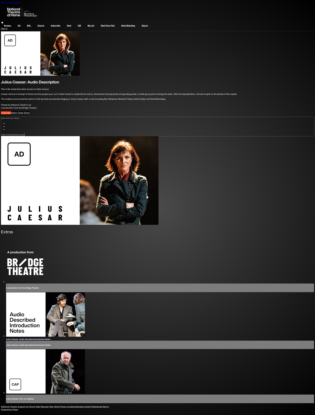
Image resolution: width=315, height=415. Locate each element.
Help (51, 406)
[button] (2, 22)
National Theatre (9, 406)
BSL (29, 25)
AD (19, 25)
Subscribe (55, 25)
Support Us (23, 406)
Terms (57, 406)
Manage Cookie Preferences (88, 406)
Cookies (71, 406)
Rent (69, 25)
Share (27, 112)
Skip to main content (11, 2)
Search (41, 25)
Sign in (145, 25)
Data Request (42, 406)
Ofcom (32, 406)
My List (91, 25)
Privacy (63, 406)
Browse (7, 25)
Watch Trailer (17, 112)
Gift (79, 25)
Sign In (4, 28)
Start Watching (128, 25)
